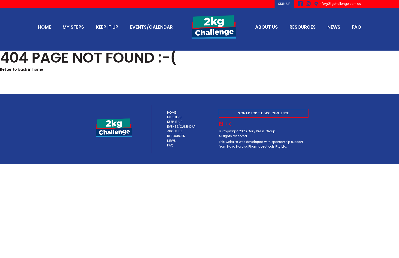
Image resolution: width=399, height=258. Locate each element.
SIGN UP (284, 4)
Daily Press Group (261, 131)
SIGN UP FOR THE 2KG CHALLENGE (263, 113)
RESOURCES (303, 27)
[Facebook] (300, 4)
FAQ (356, 27)
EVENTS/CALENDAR (151, 27)
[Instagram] (308, 4)
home (37, 69)
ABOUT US (266, 27)
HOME (44, 27)
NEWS (333, 27)
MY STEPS (73, 27)
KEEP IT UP (107, 27)
